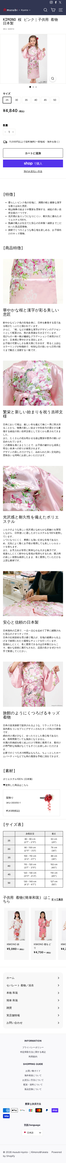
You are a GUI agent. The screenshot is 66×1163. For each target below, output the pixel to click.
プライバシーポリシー (33, 1047)
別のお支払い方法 (33, 171)
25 (7, 99)
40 (35, 99)
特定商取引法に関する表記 (33, 1052)
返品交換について (33, 1089)
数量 (5, 125)
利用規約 (33, 1056)
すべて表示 (57, 899)
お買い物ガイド (33, 1070)
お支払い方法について (33, 1080)
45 (45, 99)
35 (26, 99)
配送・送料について (33, 1084)
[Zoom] (52, 78)
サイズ (6, 93)
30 (16, 99)
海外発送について (33, 1075)
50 (54, 99)
